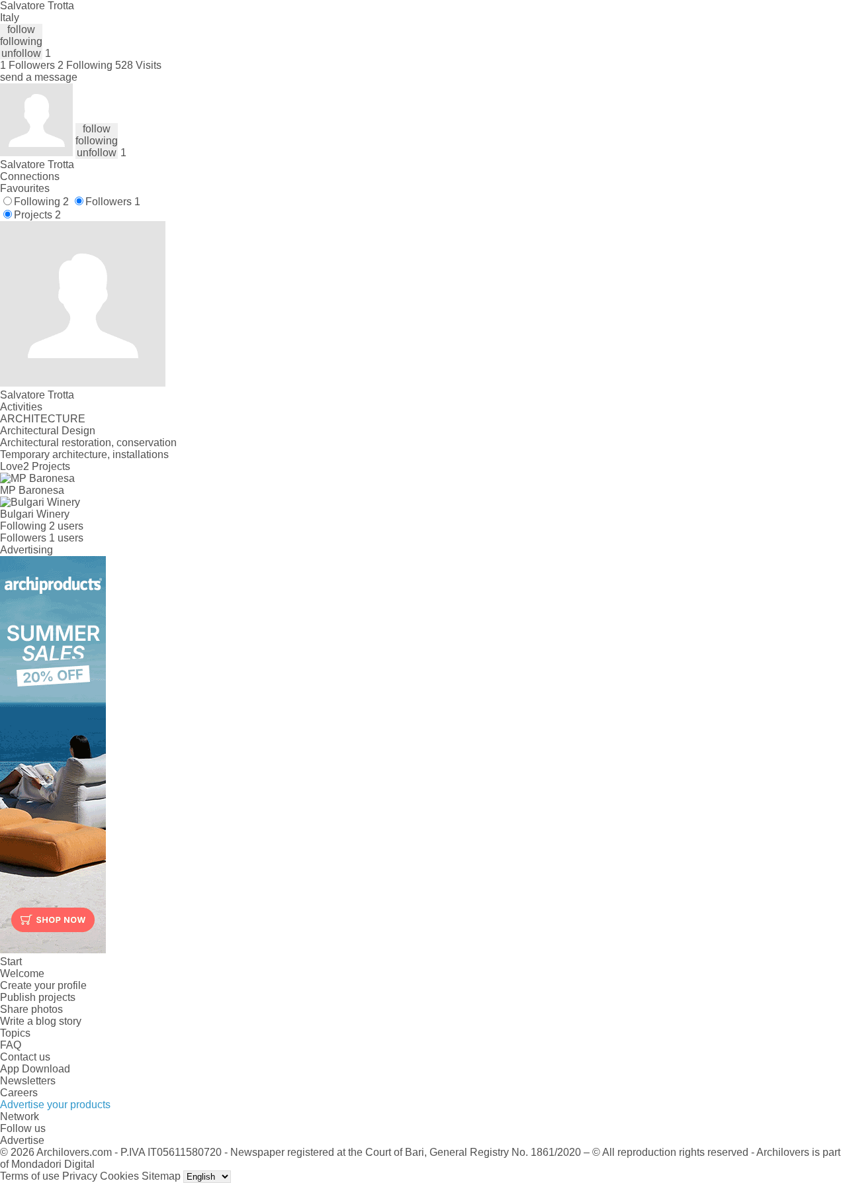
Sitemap (161, 1176)
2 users (66, 526)
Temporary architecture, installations (84, 454)
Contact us (25, 1057)
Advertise (22, 1140)
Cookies (119, 1176)
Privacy (79, 1176)
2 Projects (46, 466)
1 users (66, 538)
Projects (37, 214)
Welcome (22, 973)
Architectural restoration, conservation (88, 442)
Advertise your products (55, 1104)
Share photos (31, 1009)
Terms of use (30, 1176)
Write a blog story (40, 1021)
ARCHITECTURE (42, 418)
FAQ (10, 1045)
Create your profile (43, 985)
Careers (19, 1092)
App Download (35, 1068)
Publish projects (37, 997)
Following (41, 201)
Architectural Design (47, 430)
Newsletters (28, 1080)
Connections (30, 176)
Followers (112, 201)
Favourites (25, 188)
